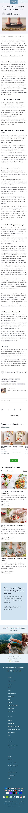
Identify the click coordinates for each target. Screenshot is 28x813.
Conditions (10, 759)
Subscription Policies (12, 762)
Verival (8, 801)
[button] (2, 1)
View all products (5, 427)
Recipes (14, 384)
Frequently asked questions (14, 729)
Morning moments (6, 384)
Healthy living (13, 381)
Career (9, 738)
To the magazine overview (7, 470)
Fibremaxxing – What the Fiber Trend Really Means (12, 492)
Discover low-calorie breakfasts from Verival (12, 55)
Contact (9, 778)
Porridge (10, 684)
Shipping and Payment (13, 765)
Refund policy (21, 801)
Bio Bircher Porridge (18, 446)
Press (9, 735)
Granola (9, 687)
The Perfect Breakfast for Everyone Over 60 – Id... (13, 526)
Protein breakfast (12, 693)
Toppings (10, 702)
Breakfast (17, 379)
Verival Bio (3, 36)
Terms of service (14, 803)
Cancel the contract (12, 772)
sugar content (15, 326)
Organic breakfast (12, 681)
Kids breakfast (5, 381)
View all (14, 460)
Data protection (11, 775)
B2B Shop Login (11, 748)
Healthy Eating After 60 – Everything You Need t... (13, 559)
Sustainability (11, 723)
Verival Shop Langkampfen (14, 726)
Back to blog (14, 415)
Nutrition (11, 379)
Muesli (9, 690)
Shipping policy (22, 803)
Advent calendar (11, 711)
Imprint (9, 756)
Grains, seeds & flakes (13, 705)
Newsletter (10, 741)
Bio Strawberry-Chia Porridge (6, 447)
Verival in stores (11, 732)
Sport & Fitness (21, 384)
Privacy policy (7, 803)
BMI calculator (16, 70)
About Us (10, 720)
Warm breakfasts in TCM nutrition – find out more (13, 305)
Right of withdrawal (12, 769)
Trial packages (11, 708)
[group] (11, 643)
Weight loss (10, 36)
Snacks (9, 699)
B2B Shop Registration (13, 745)
